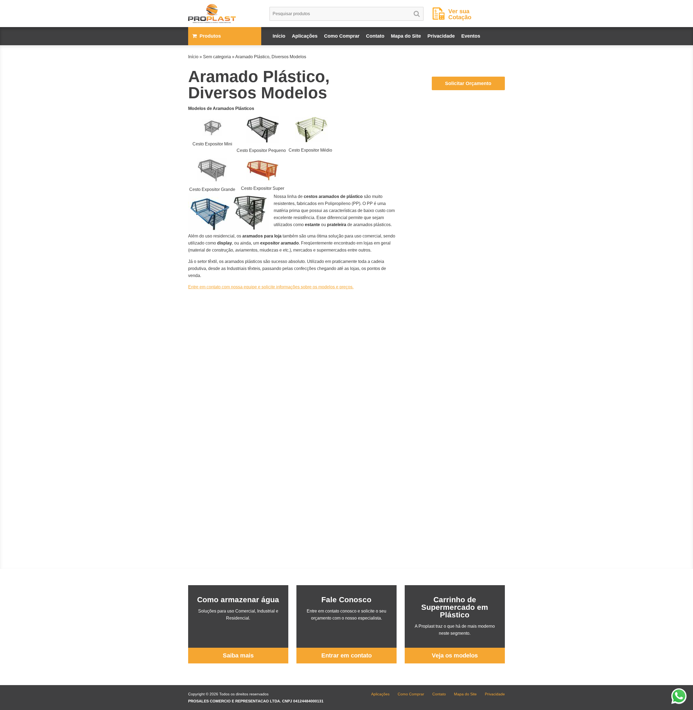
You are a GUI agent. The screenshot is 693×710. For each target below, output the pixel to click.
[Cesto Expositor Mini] (212, 127)
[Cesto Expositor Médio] (311, 129)
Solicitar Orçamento (468, 83)
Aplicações (305, 36)
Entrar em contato (346, 655)
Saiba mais (238, 655)
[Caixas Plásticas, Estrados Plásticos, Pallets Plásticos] (224, 13)
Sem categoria (217, 56)
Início (279, 36)
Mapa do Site (406, 36)
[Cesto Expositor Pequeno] (263, 129)
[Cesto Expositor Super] (263, 170)
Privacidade (441, 36)
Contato (375, 36)
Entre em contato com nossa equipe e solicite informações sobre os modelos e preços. (271, 287)
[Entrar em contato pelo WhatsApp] (679, 696)
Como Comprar (341, 36)
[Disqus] (292, 362)
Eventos (470, 36)
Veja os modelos (455, 655)
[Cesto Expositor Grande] (212, 170)
